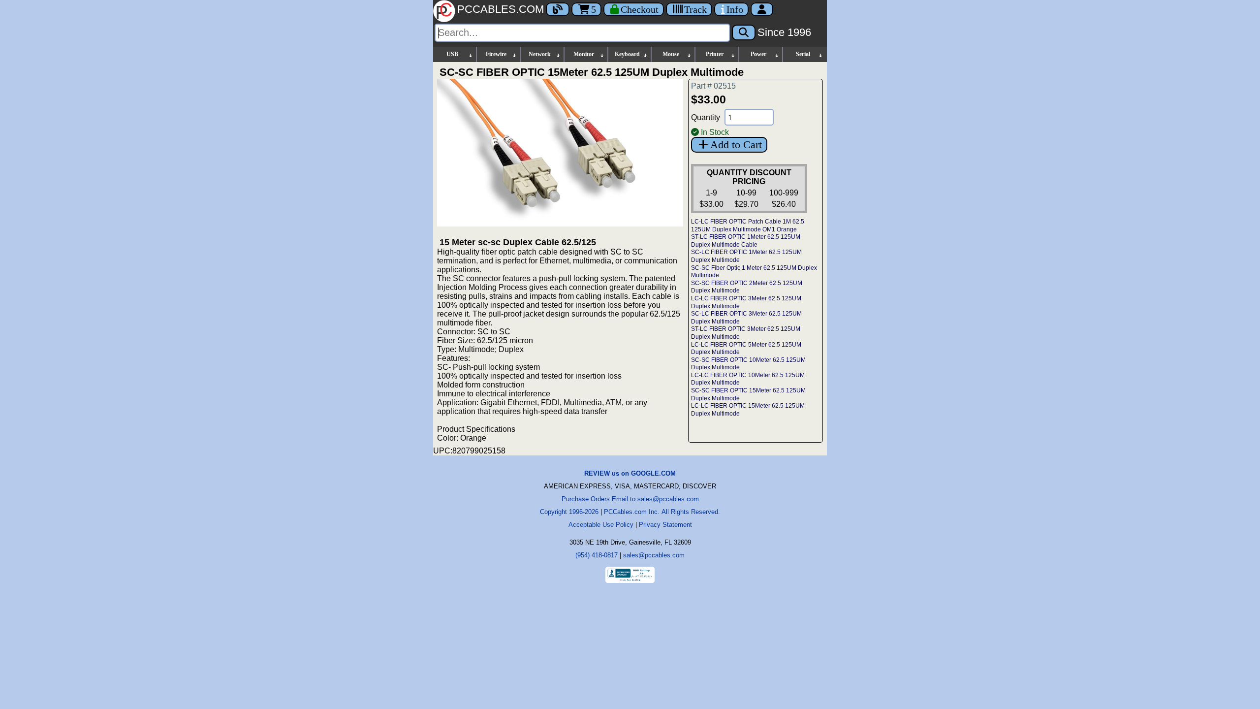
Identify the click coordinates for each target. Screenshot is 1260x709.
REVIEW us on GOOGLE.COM (630, 473)
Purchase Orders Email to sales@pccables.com (630, 499)
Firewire (496, 54)
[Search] (744, 32)
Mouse (670, 54)
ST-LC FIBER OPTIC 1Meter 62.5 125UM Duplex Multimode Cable (745, 240)
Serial (803, 54)
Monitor (583, 54)
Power (758, 54)
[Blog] (557, 9)
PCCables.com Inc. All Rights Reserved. (662, 512)
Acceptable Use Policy (600, 524)
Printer (715, 54)
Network (540, 54)
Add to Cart (736, 144)
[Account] (762, 9)
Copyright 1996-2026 (569, 512)
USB (452, 54)
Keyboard (627, 54)
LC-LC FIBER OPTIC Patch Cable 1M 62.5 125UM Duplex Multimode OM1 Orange (747, 225)
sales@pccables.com (654, 555)
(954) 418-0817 (596, 555)
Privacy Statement (665, 524)
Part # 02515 (713, 86)
